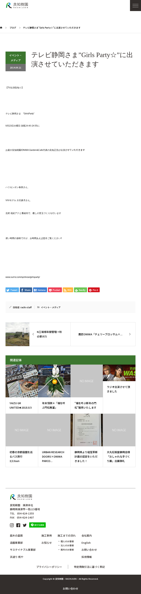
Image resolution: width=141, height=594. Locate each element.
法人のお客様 (67, 545)
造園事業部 (16, 542)
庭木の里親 (16, 535)
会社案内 (87, 535)
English (86, 542)
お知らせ (46, 542)
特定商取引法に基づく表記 (89, 567)
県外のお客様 (67, 549)
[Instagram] (12, 525)
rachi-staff (26, 307)
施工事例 (46, 535)
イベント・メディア (15, 57)
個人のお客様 (67, 541)
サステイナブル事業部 (23, 549)
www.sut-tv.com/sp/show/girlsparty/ (23, 277)
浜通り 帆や (16, 557)
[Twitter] (25, 525)
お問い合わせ (70, 588)
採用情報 (87, 557)
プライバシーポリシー (49, 567)
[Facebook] (18, 525)
